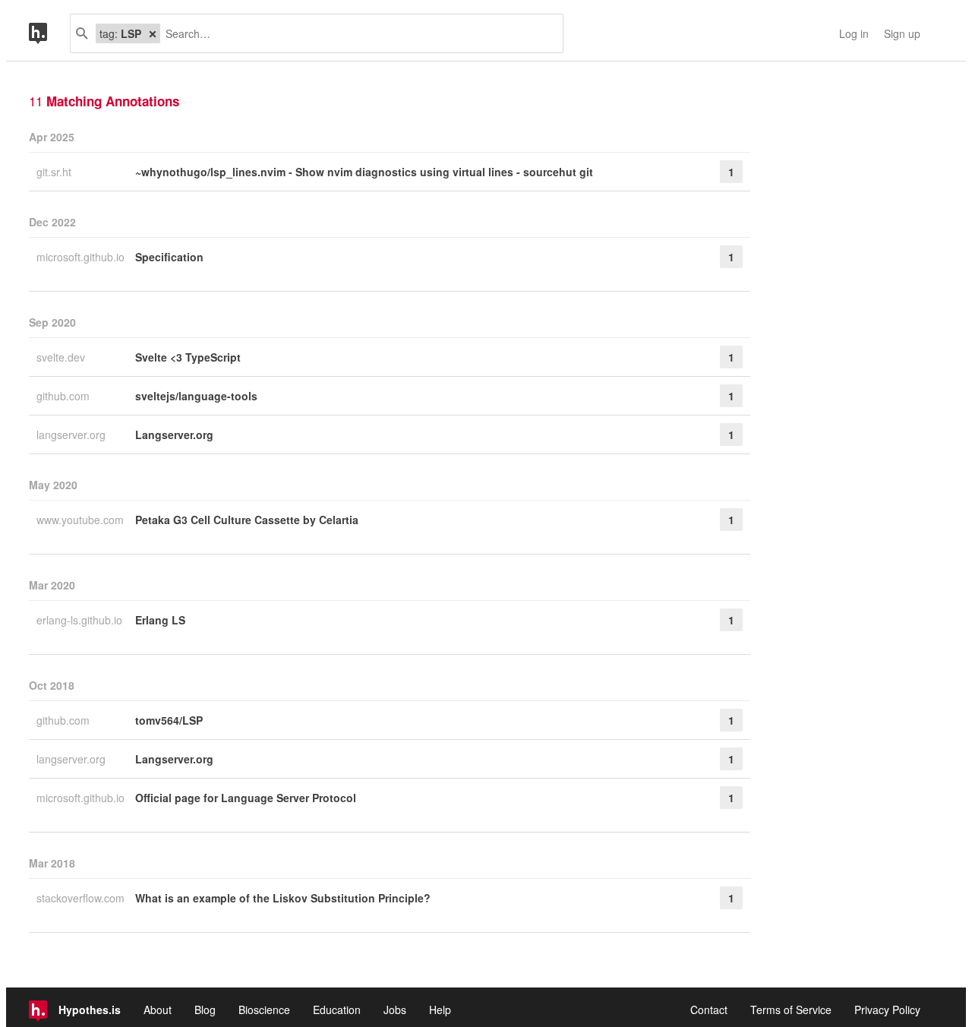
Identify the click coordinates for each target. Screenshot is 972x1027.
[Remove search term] (152, 33)
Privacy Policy (887, 1009)
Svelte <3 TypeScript (188, 357)
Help (440, 1009)
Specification (169, 256)
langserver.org (72, 434)
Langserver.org (174, 434)
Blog (205, 1009)
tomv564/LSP (169, 720)
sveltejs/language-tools (196, 395)
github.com (64, 395)
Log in (854, 33)
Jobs (394, 1009)
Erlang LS (160, 619)
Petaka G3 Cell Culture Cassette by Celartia (246, 519)
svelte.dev (62, 357)
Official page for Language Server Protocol (245, 797)
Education (337, 1009)
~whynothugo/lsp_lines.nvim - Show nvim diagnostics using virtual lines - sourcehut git (364, 171)
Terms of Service (791, 1009)
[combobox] (355, 33)
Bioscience (264, 1009)
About (158, 1009)
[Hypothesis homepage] (49, 33)
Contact (708, 1009)
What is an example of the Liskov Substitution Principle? (283, 897)
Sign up (902, 33)
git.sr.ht (55, 171)
